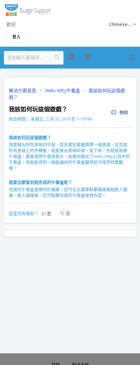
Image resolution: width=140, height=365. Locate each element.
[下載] (58, 178)
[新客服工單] (71, 57)
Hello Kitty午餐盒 (62, 90)
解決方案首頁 (23, 90)
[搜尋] (57, 57)
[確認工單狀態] (88, 57)
